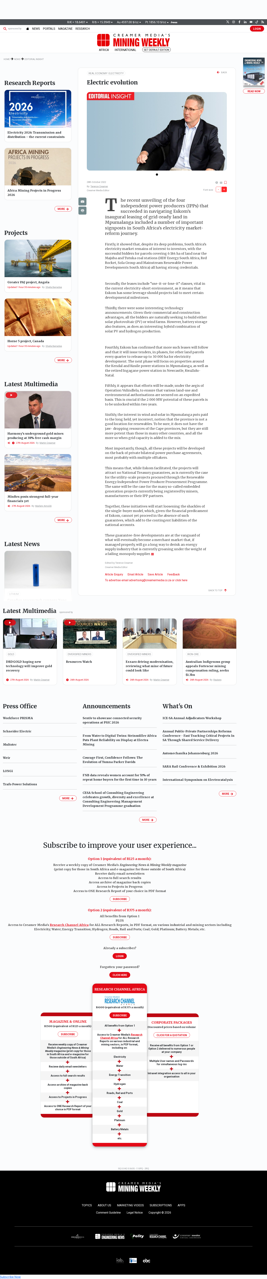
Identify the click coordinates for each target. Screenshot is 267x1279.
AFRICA (104, 50)
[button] (11, 395)
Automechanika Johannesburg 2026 (190, 753)
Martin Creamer (47, 442)
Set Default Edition (156, 49)
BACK (223, 72)
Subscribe (120, 899)
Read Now (254, 91)
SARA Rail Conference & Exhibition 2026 (194, 766)
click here (181, 580)
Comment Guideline (108, 1212)
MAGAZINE (65, 28)
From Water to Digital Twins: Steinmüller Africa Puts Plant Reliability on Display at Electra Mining (120, 740)
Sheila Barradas (54, 287)
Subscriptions (161, 1205)
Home (7, 59)
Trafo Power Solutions (20, 784)
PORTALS (49, 28)
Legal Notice (135, 1212)
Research (82, 28)
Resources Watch (79, 662)
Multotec (10, 744)
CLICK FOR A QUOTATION (172, 1035)
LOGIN (257, 28)
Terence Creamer (99, 186)
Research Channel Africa (69, 925)
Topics (87, 1205)
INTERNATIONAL (125, 50)
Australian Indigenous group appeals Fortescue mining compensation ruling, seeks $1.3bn (208, 668)
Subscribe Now (10, 1277)
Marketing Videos (130, 1205)
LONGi (8, 771)
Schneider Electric (17, 731)
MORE (62, 209)
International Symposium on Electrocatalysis (198, 780)
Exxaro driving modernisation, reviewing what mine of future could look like (149, 666)
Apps (181, 1205)
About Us (104, 1205)
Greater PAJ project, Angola (28, 282)
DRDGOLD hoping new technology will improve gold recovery (29, 666)
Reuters (217, 679)
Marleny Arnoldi (43, 506)
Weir (6, 758)
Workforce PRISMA (18, 718)
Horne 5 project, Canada (25, 341)
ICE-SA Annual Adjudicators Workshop (192, 718)
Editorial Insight (34, 59)
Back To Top (216, 590)
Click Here (120, 975)
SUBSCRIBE (68, 1034)
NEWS (36, 28)
